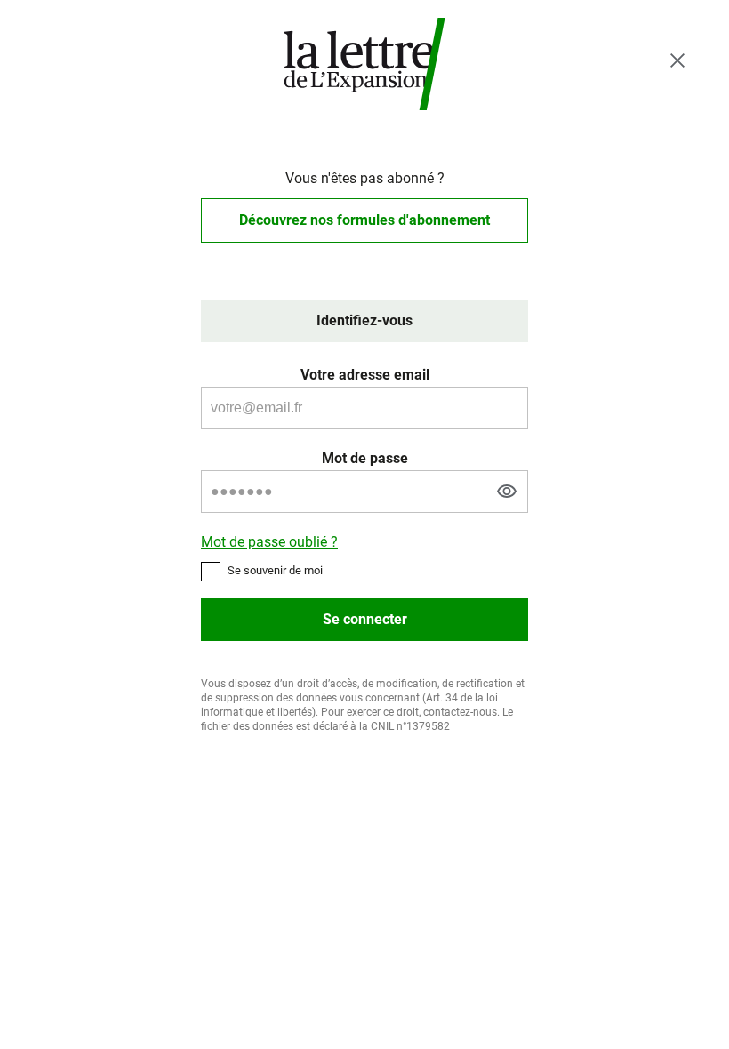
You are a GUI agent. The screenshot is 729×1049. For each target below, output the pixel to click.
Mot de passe (365, 458)
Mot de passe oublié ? (269, 541)
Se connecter (365, 619)
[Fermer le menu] (677, 60)
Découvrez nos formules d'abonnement (364, 220)
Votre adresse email (364, 374)
